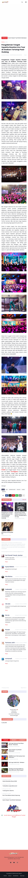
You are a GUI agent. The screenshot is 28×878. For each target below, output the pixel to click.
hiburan (18, 489)
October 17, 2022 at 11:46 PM (21, 603)
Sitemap (22, 875)
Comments (22, 740)
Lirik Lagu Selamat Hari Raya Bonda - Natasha (16, 744)
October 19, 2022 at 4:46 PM (21, 629)
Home (2, 42)
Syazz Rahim (9, 567)
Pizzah (7, 630)
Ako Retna (8, 576)
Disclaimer (15, 875)
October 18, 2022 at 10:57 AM (21, 615)
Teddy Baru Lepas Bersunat (10, 786)
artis (6, 42)
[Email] (20, 495)
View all (24, 499)
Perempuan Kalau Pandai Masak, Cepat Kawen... (17, 38)
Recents (14, 740)
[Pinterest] (13, 495)
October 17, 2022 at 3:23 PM (21, 557)
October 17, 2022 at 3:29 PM (21, 566)
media (23, 489)
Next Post (23, 687)
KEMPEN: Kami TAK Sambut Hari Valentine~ (17, 756)
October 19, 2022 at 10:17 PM (21, 658)
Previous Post (5, 687)
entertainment (12, 489)
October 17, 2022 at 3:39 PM (21, 576)
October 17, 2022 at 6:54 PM (21, 589)
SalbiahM (8, 589)
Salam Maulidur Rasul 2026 (10, 781)
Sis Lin (7, 615)
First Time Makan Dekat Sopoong (11, 795)
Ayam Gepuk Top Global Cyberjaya (15, 750)
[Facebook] (6, 495)
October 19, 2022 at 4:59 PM (21, 642)
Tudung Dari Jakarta (8, 790)
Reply (6, 561)
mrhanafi (8, 659)
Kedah (3, 470)
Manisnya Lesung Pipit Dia (7, 533)
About (9, 875)
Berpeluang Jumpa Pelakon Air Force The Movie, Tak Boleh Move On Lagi (21, 514)
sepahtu (4, 491)
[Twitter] (10, 495)
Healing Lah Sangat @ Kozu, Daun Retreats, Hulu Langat (16, 769)
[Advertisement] (14, 20)
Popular (5, 740)
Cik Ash (7, 604)
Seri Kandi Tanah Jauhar (14, 555)
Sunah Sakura (18, 873)
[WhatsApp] (16, 495)
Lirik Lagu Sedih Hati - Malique (16, 762)
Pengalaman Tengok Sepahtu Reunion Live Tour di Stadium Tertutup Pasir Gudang (7, 515)
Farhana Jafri (10, 643)
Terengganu (14, 471)
